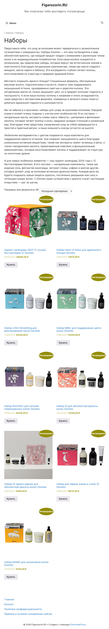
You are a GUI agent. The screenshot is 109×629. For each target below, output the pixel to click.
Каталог (9, 604)
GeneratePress (78, 624)
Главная (8, 33)
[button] (102, 22)
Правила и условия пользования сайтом (28, 614)
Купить (11, 264)
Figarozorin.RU (54, 5)
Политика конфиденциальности (23, 609)
